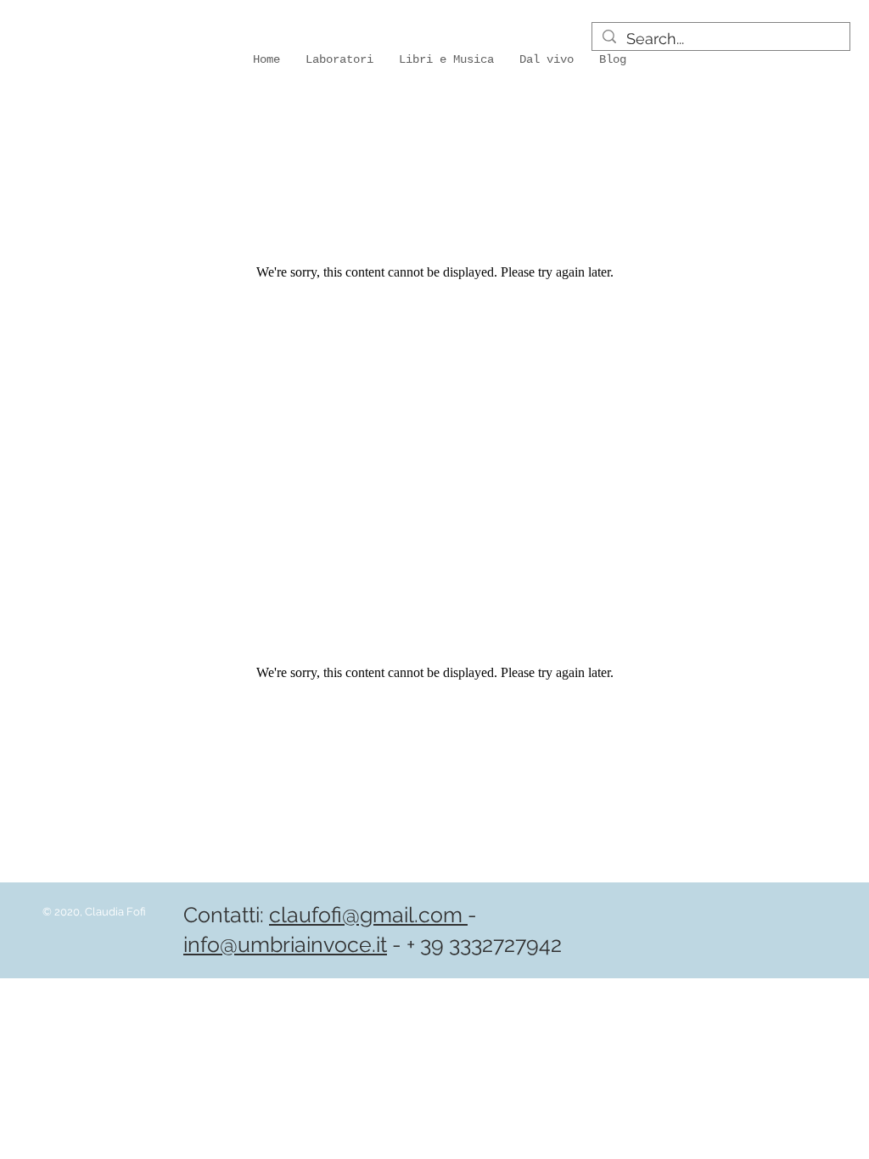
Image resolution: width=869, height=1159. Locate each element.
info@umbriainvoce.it (285, 944)
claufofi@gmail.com (368, 914)
